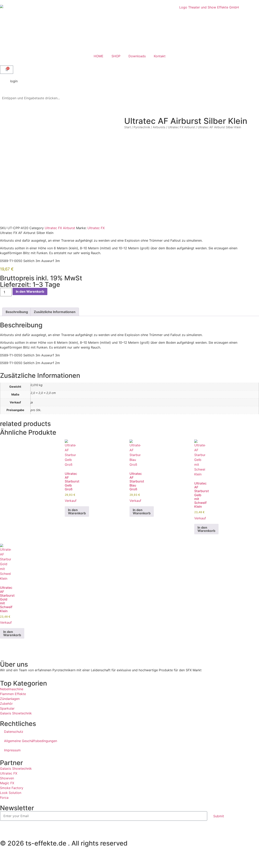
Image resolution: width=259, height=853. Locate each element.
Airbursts (159, 127)
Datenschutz (13, 732)
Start (127, 127)
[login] (5, 84)
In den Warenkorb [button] (77, 511)
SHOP (115, 56)
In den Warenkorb (30, 291)
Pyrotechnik (142, 127)
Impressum (12, 750)
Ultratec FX (96, 228)
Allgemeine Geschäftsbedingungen (30, 741)
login (14, 81)
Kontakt (160, 56)
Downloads (137, 56)
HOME (98, 56)
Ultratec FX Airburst (181, 127)
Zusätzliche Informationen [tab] (54, 312)
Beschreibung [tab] (17, 312)
